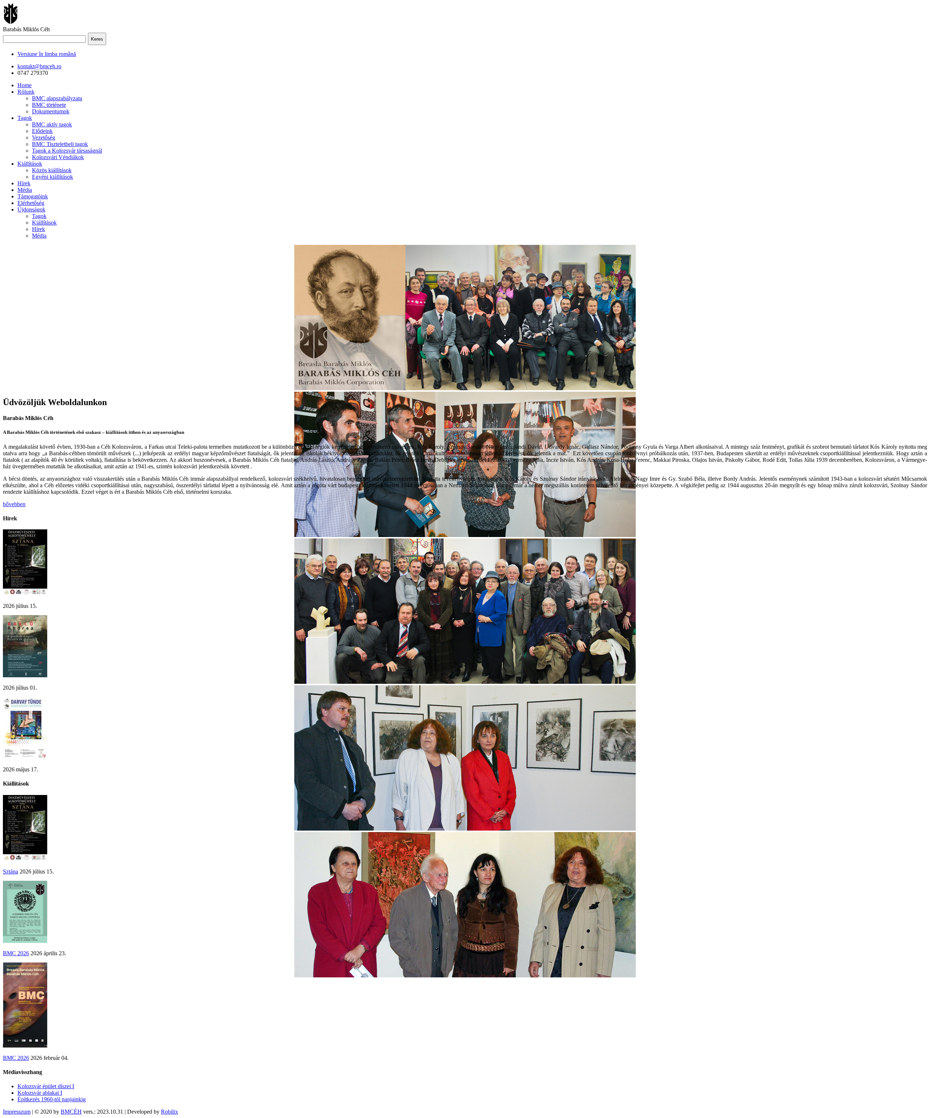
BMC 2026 (16, 953)
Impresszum (17, 1112)
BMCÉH (71, 1112)
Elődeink (42, 131)
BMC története (49, 105)
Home (24, 85)
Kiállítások (29, 164)
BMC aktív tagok (52, 124)
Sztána (10, 871)
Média (24, 190)
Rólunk (26, 92)
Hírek (24, 183)
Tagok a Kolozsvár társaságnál (67, 151)
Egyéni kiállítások (52, 177)
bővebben (14, 504)
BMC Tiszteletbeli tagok (60, 144)
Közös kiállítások (52, 170)
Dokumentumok (50, 111)
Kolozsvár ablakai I (39, 1093)
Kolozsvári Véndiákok (58, 157)
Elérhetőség (30, 203)
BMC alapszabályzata (57, 98)
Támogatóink (32, 196)
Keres (97, 39)
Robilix (169, 1112)
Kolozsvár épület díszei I (45, 1086)
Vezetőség (43, 137)
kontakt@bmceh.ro (39, 66)
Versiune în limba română (46, 54)
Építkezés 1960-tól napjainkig (51, 1099)
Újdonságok (31, 209)
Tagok (24, 118)
